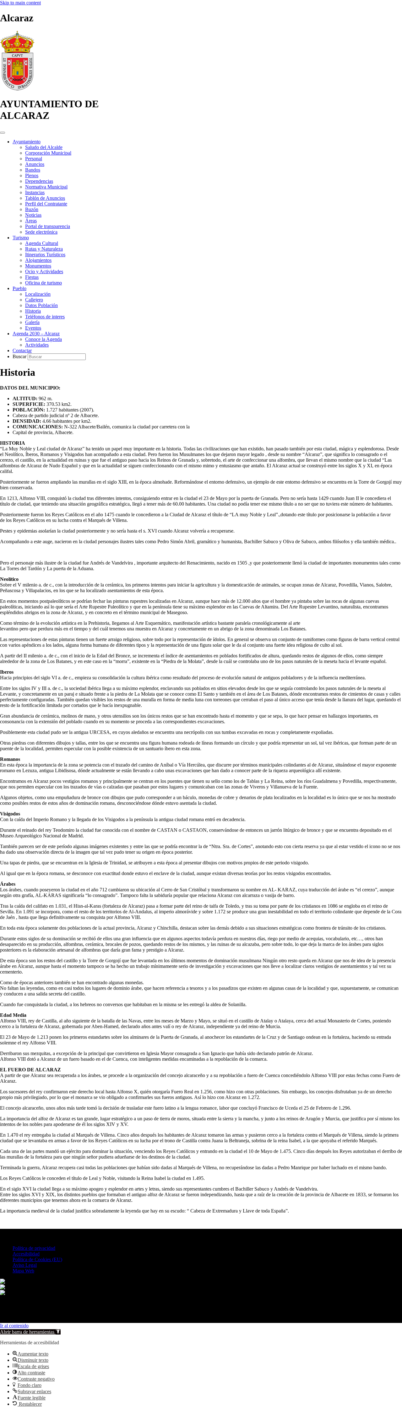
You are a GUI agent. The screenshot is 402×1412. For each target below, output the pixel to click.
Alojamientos (38, 260)
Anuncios (34, 164)
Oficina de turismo (43, 282)
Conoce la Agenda (43, 339)
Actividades (37, 345)
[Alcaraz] (17, 88)
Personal (33, 158)
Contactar (22, 350)
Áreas (31, 220)
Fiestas (32, 277)
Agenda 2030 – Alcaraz (36, 333)
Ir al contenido (14, 1325)
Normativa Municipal (46, 186)
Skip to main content (20, 2)
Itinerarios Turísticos (45, 254)
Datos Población (41, 305)
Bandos (32, 170)
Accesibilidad (26, 1253)
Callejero (34, 299)
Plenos (31, 175)
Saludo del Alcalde (43, 147)
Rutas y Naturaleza (44, 249)
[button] (30, 1332)
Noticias (33, 215)
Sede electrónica (41, 232)
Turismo (21, 237)
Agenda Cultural (41, 243)
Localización (38, 294)
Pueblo (19, 288)
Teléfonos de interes (45, 316)
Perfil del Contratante (46, 203)
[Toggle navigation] (2, 133)
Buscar (20, 356)
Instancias (35, 192)
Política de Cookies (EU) (37, 1259)
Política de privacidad (34, 1248)
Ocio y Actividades (44, 271)
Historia (33, 311)
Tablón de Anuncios (45, 198)
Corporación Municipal (48, 153)
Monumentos (38, 265)
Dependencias (39, 181)
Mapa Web (23, 1270)
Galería (32, 322)
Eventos (33, 328)
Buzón (31, 209)
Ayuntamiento (27, 141)
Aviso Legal (25, 1265)
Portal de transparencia (47, 226)
